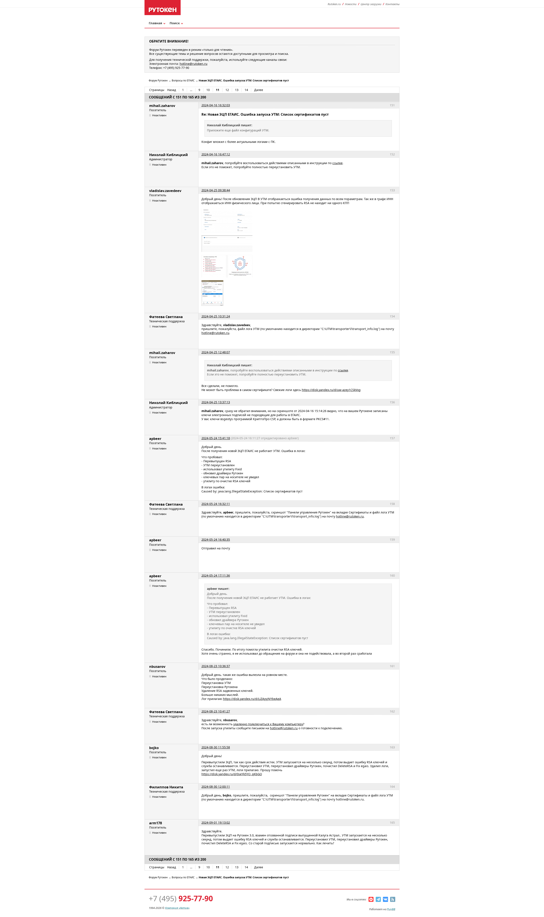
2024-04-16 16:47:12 (215, 154)
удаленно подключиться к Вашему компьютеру (268, 724)
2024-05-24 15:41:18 (215, 438)
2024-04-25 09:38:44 (215, 190)
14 (246, 90)
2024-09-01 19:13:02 (215, 822)
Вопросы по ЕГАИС (183, 80)
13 (236, 90)
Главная (155, 23)
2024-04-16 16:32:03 (215, 105)
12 (227, 90)
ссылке (337, 163)
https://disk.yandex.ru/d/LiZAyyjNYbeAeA (252, 699)
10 (208, 90)
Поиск (175, 23)
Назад (171, 90)
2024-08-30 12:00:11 (215, 787)
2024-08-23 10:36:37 (215, 666)
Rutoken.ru (334, 4)
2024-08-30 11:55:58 (215, 747)
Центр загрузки (371, 4)
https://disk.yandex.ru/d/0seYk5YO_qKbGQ (231, 774)
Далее (258, 90)
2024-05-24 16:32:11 (215, 504)
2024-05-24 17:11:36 (215, 575)
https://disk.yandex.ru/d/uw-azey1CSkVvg (331, 390)
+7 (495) (181, 898)
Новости (351, 4)
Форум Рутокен (158, 80)
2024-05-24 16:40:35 (215, 539)
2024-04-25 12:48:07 (215, 352)
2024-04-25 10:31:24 (215, 316)
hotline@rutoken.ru (215, 333)
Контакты (392, 4)
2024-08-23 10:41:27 (215, 711)
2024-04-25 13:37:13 (215, 402)
